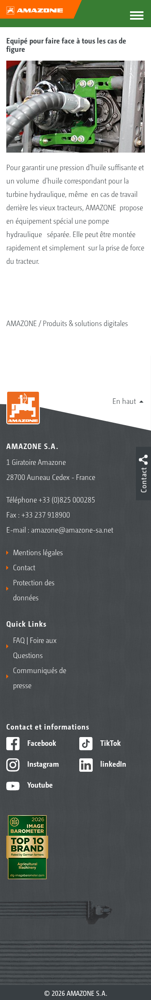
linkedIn (112, 763)
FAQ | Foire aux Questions (35, 647)
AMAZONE (21, 323)
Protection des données (34, 589)
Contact (24, 567)
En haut (124, 400)
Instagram (42, 763)
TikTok (110, 742)
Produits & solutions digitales (85, 323)
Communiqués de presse (39, 677)
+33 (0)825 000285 (67, 499)
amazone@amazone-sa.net (72, 529)
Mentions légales (38, 552)
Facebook (41, 742)
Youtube (39, 784)
